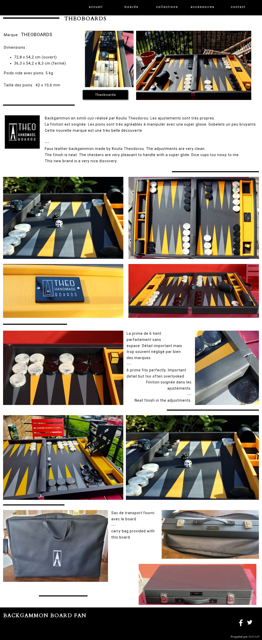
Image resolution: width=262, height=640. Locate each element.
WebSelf (253, 637)
